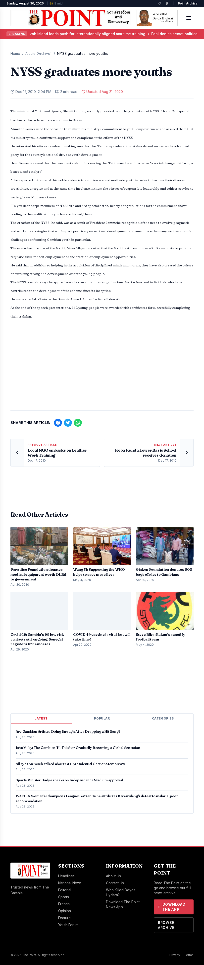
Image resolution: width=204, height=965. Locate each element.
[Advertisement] (102, 367)
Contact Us (115, 883)
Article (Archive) (38, 53)
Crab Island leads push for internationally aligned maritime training (66, 34)
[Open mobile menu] (189, 18)
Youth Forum (68, 925)
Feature (64, 918)
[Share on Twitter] (68, 423)
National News (70, 883)
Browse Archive (166, 925)
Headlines (66, 876)
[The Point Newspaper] (167, 3)
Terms (189, 955)
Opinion (64, 911)
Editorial (64, 890)
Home (15, 53)
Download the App (174, 906)
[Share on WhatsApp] (78, 423)
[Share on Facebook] (58, 423)
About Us (113, 876)
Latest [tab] (41, 718)
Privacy (174, 955)
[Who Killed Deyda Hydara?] (157, 18)
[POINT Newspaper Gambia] (159, 3)
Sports (63, 897)
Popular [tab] (102, 718)
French (64, 904)
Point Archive (188, 3)
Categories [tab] (163, 718)
